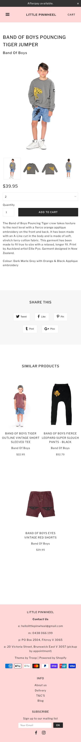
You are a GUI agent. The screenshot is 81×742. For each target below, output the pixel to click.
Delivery (40, 690)
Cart (71, 14)
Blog (40, 700)
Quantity (8, 204)
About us (40, 685)
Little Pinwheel (41, 14)
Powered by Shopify (52, 657)
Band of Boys (15, 53)
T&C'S (40, 695)
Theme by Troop (26, 657)
